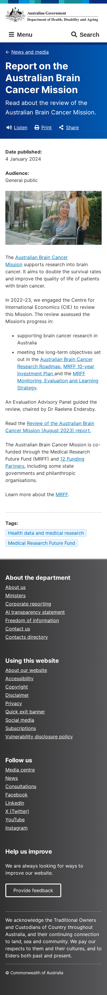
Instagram (16, 828)
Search (89, 34)
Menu (23, 34)
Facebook (16, 795)
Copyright (16, 687)
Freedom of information (32, 620)
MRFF (62, 494)
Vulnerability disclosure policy (39, 737)
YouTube (15, 819)
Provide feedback (33, 890)
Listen (20, 127)
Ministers (15, 595)
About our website (26, 670)
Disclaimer (17, 695)
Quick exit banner (25, 712)
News (11, 778)
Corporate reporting (28, 604)
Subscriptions (20, 728)
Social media (19, 720)
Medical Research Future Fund (41, 543)
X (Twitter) (17, 811)
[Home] (53, 14)
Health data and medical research (46, 533)
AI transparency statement (35, 612)
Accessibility (19, 678)
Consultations (20, 786)
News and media (30, 52)
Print (46, 127)
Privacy (13, 703)
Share (72, 127)
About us (15, 587)
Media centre (20, 770)
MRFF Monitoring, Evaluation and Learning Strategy (57, 380)
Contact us (17, 629)
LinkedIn (14, 803)
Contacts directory (26, 637)
